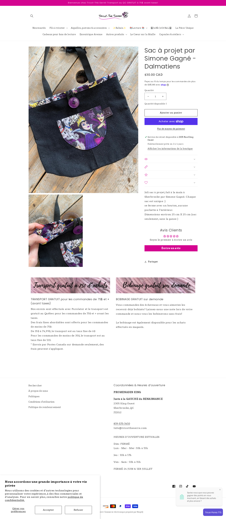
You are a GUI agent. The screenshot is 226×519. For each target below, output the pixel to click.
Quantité (149, 90)
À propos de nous (38, 391)
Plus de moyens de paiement (171, 129)
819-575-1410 (122, 423)
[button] (31, 16)
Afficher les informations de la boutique (170, 149)
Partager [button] (153, 261)
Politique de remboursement (44, 407)
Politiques (34, 396)
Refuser (78, 509)
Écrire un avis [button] (170, 248)
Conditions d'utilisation (41, 402)
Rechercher (35, 385)
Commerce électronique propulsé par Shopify (123, 512)
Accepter (48, 509)
